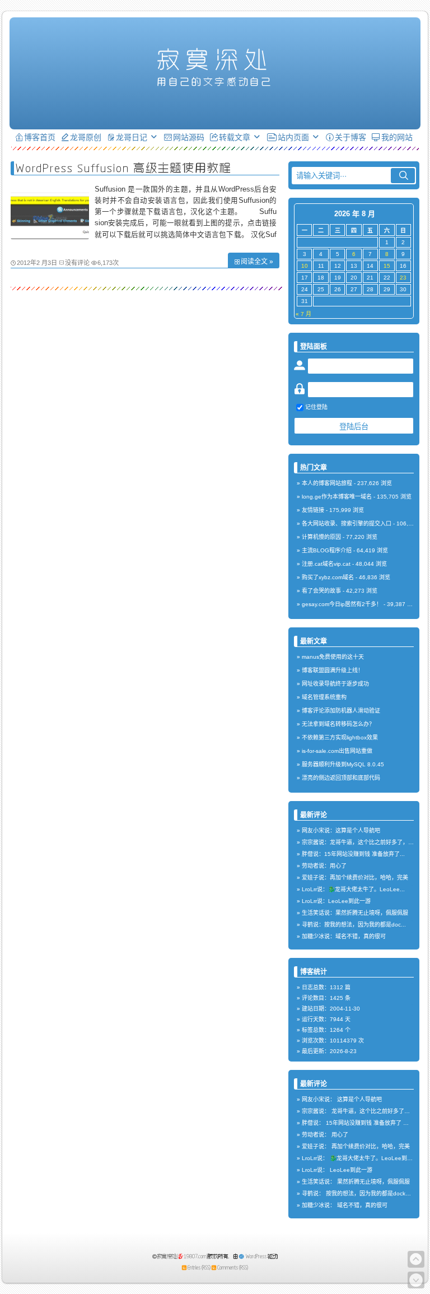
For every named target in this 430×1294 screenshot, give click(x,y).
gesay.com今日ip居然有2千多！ (342, 604)
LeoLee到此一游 (351, 1170)
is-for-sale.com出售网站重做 (337, 751)
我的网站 (397, 137)
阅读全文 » (257, 262)
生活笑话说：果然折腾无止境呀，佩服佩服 (355, 913)
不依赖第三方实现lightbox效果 (340, 737)
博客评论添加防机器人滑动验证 (341, 710)
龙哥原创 (85, 137)
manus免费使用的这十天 (333, 657)
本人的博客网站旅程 (327, 483)
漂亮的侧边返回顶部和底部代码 (341, 778)
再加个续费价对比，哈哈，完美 (370, 1146)
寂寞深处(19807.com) (182, 1256)
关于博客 (350, 137)
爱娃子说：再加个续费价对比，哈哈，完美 (355, 877)
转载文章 (234, 137)
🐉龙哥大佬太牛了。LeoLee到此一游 (377, 1158)
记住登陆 (316, 407)
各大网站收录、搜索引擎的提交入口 (346, 523)
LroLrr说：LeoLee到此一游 (336, 901)
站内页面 (293, 137)
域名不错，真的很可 (362, 1205)
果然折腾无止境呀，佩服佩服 (373, 1182)
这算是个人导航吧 (359, 1099)
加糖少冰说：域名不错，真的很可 (344, 936)
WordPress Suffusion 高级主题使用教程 (124, 167)
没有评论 (77, 262)
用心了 (339, 1135)
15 (387, 266)
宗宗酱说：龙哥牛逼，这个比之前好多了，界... (360, 842)
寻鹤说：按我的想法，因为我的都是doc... (354, 924)
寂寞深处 (215, 59)
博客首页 (39, 137)
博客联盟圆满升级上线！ (332, 670)
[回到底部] (416, 1280)
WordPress (256, 1256)
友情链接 (313, 510)
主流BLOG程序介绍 (327, 550)
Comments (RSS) (232, 1267)
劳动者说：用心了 (324, 866)
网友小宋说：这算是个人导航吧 (341, 830)
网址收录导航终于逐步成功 (335, 684)
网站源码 (188, 137)
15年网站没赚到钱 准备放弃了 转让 (370, 1123)
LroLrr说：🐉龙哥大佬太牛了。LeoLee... (353, 889)
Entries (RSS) (199, 1267)
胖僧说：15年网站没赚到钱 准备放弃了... (353, 854)
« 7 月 (303, 314)
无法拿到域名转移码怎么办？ (338, 724)
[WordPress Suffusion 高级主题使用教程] (50, 236)
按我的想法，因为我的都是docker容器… (376, 1193)
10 (304, 266)
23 (403, 277)
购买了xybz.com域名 (328, 577)
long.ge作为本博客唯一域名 (337, 497)
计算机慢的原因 (321, 537)
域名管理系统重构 (324, 697)
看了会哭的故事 (321, 591)
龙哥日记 (131, 137)
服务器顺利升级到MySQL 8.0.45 (343, 764)
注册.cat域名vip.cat (326, 564)
